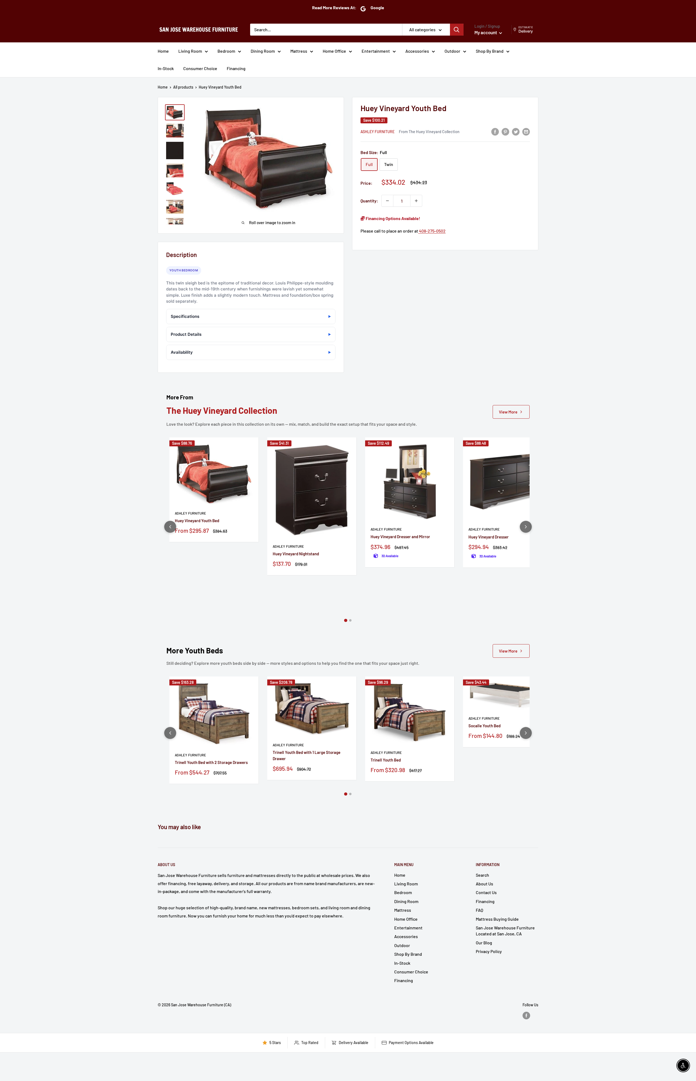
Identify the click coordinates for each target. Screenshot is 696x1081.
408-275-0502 (432, 230)
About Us (484, 883)
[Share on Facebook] (495, 131)
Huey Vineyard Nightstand (296, 553)
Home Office (334, 51)
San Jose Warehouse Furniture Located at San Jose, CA (505, 930)
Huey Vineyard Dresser (488, 536)
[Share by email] (526, 131)
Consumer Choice (200, 68)
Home (163, 51)
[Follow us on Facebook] (526, 1015)
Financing (236, 68)
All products (183, 87)
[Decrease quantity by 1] (387, 200)
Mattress (298, 51)
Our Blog (484, 942)
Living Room (190, 51)
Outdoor (452, 51)
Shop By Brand (490, 51)
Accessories (417, 51)
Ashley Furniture (377, 131)
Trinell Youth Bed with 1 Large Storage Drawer (306, 755)
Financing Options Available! (392, 218)
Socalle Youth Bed (484, 725)
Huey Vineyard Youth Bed (197, 520)
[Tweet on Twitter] (516, 131)
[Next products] (526, 527)
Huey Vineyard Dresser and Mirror (400, 536)
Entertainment (376, 51)
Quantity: (369, 200)
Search (482, 875)
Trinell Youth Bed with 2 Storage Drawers (211, 762)
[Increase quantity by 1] (416, 200)
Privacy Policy (489, 951)
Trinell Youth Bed (386, 759)
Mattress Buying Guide (497, 919)
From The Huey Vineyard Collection (429, 131)
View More (508, 411)
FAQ (479, 910)
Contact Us (486, 892)
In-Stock (166, 68)
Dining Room (263, 51)
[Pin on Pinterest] (505, 131)
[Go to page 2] (350, 620)
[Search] (457, 30)
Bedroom (226, 51)
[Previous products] (170, 527)
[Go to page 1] (345, 620)
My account (486, 32)
